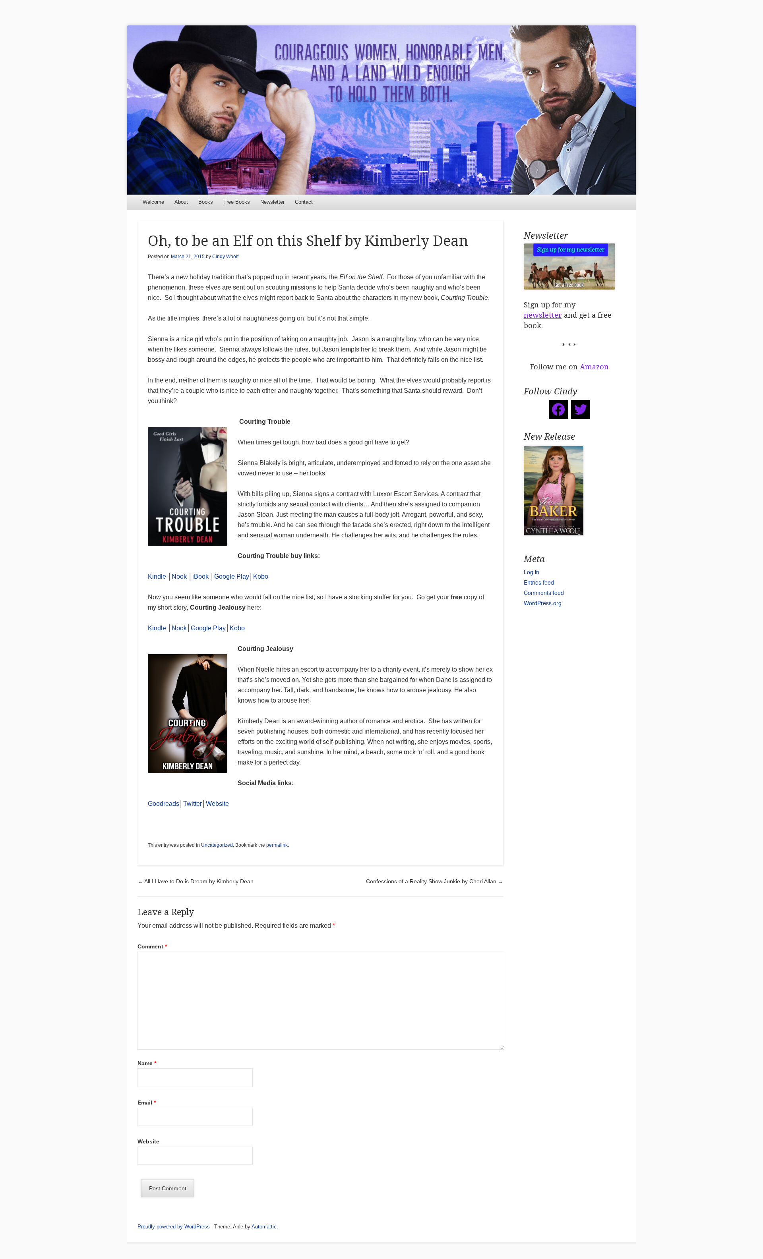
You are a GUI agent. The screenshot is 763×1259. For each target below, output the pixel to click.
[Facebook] (558, 409)
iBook (200, 576)
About (181, 202)
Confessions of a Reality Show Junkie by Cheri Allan (435, 881)
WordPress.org (543, 603)
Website (217, 803)
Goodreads (163, 803)
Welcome (153, 202)
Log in (531, 572)
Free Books (236, 202)
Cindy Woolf (225, 256)
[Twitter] (580, 409)
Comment (152, 946)
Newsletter (272, 202)
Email (146, 1102)
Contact (304, 202)
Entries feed (539, 582)
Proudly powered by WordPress (173, 1227)
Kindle (157, 576)
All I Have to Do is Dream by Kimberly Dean (195, 881)
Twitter (192, 803)
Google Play (231, 576)
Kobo (260, 576)
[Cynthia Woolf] (381, 110)
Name (146, 1063)
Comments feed (544, 593)
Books (205, 202)
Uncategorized (217, 845)
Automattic (264, 1227)
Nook (179, 576)
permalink (277, 845)
